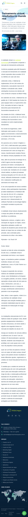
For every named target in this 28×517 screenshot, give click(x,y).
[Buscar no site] (21, 3)
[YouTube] (15, 415)
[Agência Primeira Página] (8, 3)
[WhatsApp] (19, 415)
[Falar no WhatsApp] (24, 513)
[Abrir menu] (24, 3)
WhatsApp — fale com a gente (11, 431)
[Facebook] (12, 415)
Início (2, 513)
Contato (18, 513)
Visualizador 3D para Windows (11, 513)
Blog (6, 9)
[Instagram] (8, 415)
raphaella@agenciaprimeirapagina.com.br (14, 434)
